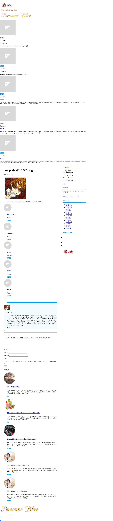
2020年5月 (68, 225)
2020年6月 (68, 223)
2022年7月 (68, 209)
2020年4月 (68, 226)
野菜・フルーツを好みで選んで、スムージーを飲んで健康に (23, 413)
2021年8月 (68, 217)
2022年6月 (68, 210)
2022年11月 (69, 207)
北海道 (64, 236)
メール (6, 355)
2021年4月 (68, 220)
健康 (64, 239)
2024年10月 (69, 206)
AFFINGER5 (38, 517)
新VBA (2, 99)
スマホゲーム (3, 43)
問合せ (64, 247)
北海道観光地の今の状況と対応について (18, 465)
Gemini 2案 (3, 71)
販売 (64, 242)
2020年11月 (69, 222)
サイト (6, 358)
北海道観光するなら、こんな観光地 (17, 491)
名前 (6, 352)
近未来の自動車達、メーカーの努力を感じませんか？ (21, 439)
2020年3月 (68, 228)
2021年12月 (69, 214)
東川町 (64, 237)
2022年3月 (68, 212)
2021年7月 (68, 218)
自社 (64, 245)
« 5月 (64, 184)
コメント (7, 349)
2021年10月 (69, 215)
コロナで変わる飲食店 (13, 387)
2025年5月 (68, 204)
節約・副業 (66, 244)
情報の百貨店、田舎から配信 (8, 514)
